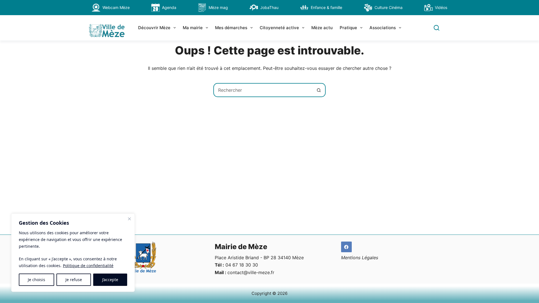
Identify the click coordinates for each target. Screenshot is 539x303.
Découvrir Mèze (154, 27)
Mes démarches (231, 27)
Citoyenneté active (279, 27)
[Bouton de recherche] (318, 90)
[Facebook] (346, 247)
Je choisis (36, 279)
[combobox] (263, 90)
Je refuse (73, 279)
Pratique (348, 27)
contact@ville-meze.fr (250, 272)
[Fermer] (129, 218)
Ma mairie (193, 27)
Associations (382, 27)
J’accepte (110, 279)
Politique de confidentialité (88, 265)
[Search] (436, 28)
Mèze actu (322, 27)
